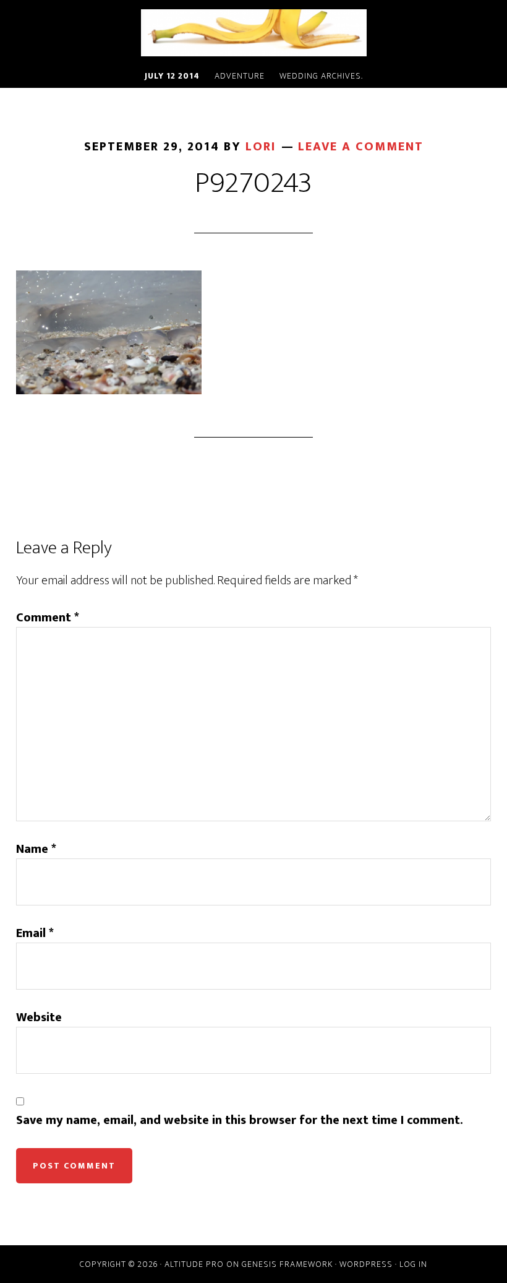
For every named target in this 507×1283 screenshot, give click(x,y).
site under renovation (253, 32)
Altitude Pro (194, 1264)
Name (36, 849)
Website (39, 1017)
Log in (413, 1264)
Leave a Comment (361, 146)
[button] (109, 332)
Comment (47, 617)
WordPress (366, 1264)
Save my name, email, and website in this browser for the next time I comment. (239, 1120)
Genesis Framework (287, 1264)
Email (35, 933)
